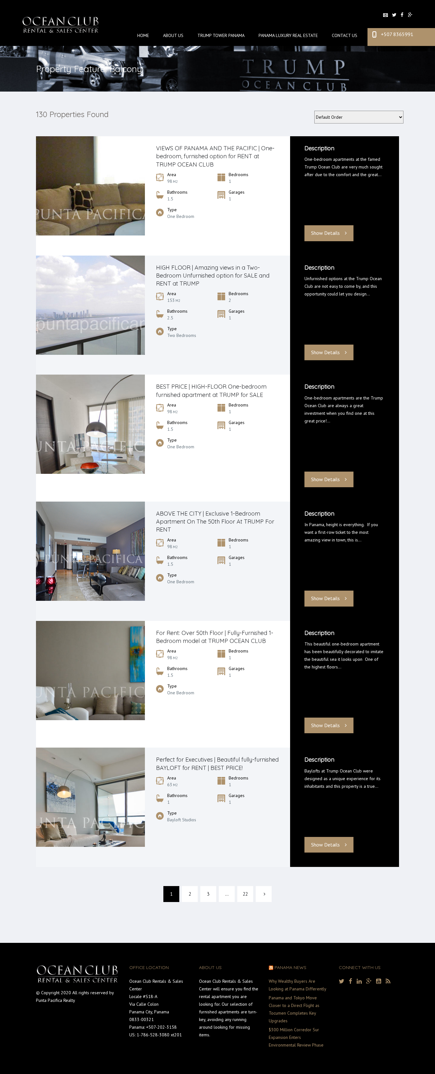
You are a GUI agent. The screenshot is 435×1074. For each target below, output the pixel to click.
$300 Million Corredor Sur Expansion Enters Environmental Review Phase (296, 1037)
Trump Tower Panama (221, 35)
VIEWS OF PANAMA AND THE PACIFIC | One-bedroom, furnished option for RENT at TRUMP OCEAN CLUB (215, 156)
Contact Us (344, 35)
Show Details (325, 233)
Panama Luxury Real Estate (288, 35)
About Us (173, 35)
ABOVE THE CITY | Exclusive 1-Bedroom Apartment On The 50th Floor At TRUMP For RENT (215, 521)
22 (245, 894)
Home (143, 35)
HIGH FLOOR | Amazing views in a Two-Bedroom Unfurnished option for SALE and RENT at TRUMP (212, 275)
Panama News (290, 967)
